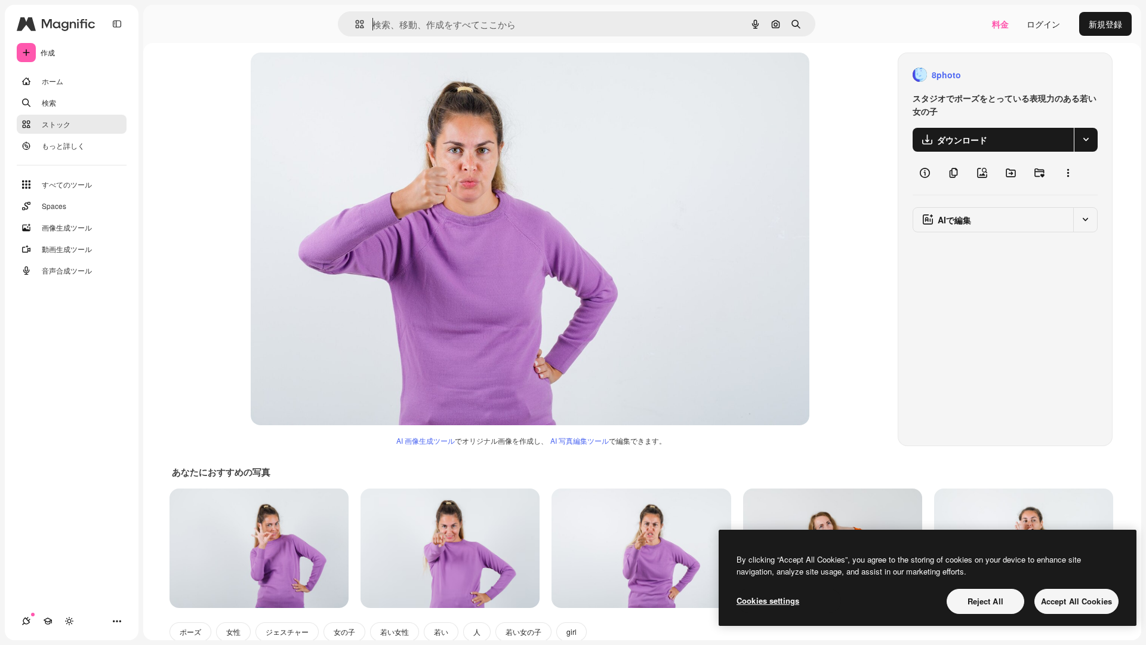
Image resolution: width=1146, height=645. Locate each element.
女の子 (344, 631)
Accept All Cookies (1076, 601)
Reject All (985, 601)
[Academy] (47, 621)
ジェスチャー (287, 631)
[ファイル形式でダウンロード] (1086, 140)
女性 (233, 631)
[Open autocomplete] (354, 24)
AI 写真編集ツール (579, 440)
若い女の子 (523, 631)
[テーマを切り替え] (69, 621)
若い (441, 631)
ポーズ (190, 631)
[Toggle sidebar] (117, 23)
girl (571, 631)
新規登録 (1105, 24)
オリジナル (332, 75)
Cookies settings (768, 600)
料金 (1000, 24)
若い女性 (394, 631)
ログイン (1043, 24)
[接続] (26, 621)
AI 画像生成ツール (425, 440)
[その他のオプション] (1068, 173)
